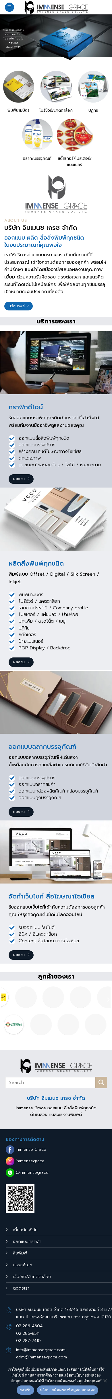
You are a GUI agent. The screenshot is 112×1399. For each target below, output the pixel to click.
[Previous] (4, 999)
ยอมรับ (25, 1389)
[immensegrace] (56, 7)
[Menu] (9, 7)
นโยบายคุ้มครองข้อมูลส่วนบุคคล (67, 1389)
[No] (105, 1382)
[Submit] (101, 1082)
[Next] (108, 999)
